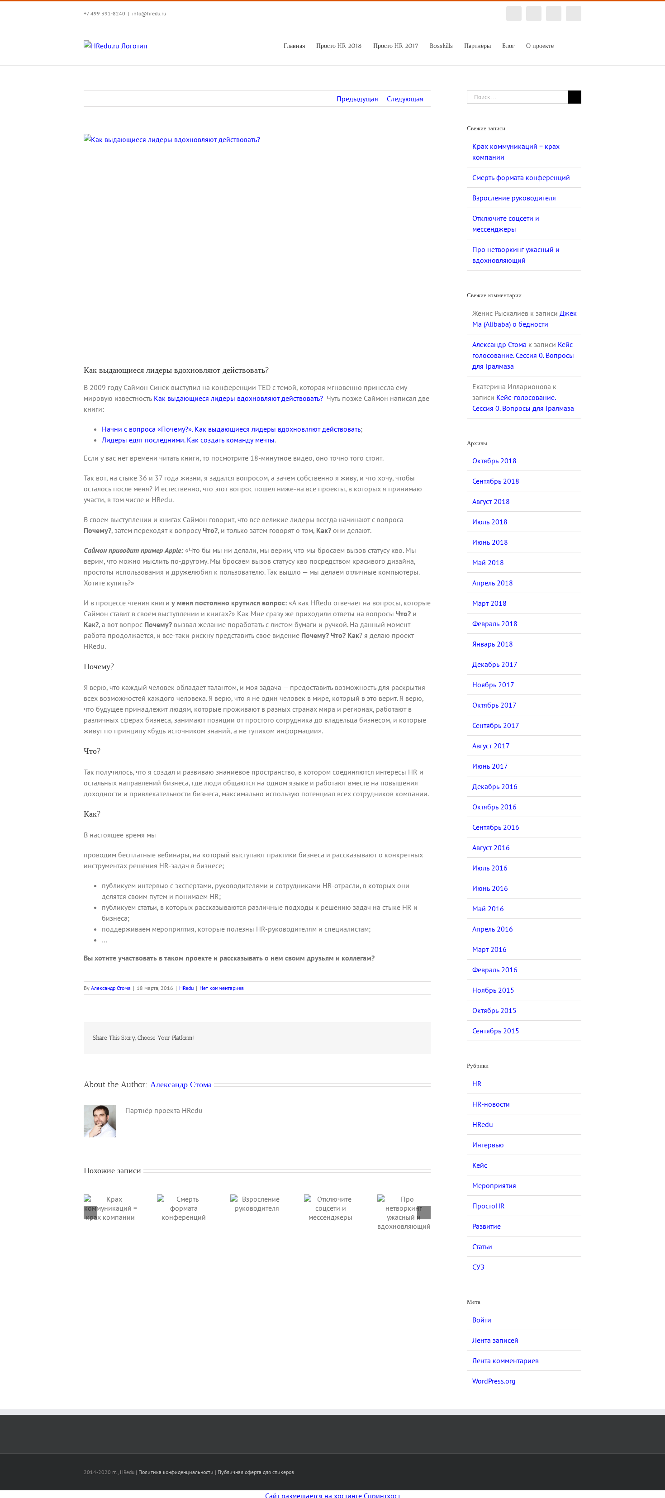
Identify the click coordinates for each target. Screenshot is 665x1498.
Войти (481, 1319)
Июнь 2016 (490, 888)
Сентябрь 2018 (495, 480)
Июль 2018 (490, 521)
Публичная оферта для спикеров (256, 1472)
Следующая (405, 98)
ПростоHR (488, 1205)
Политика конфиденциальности (176, 1472)
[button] (567, 45)
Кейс (479, 1165)
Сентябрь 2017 (495, 725)
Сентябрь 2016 (495, 827)
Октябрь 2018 (494, 460)
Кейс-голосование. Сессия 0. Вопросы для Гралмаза (523, 355)
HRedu (186, 987)
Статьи (482, 1246)
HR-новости (491, 1103)
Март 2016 (489, 949)
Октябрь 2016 (494, 806)
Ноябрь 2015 (493, 989)
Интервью (488, 1144)
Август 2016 (491, 847)
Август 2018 (491, 501)
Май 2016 (488, 908)
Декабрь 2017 (495, 664)
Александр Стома (111, 987)
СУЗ (478, 1266)
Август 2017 (491, 745)
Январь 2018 (492, 643)
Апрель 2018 (492, 582)
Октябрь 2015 (494, 1010)
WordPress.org (494, 1380)
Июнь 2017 (490, 765)
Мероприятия (494, 1185)
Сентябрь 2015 (495, 1030)
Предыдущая (357, 98)
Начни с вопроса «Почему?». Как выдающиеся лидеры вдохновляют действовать (231, 428)
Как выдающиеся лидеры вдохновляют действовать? (238, 398)
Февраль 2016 (495, 969)
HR (477, 1083)
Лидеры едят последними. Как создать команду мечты (188, 439)
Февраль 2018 (495, 623)
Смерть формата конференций (521, 177)
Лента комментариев (505, 1360)
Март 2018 (489, 603)
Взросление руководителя (514, 197)
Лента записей (495, 1340)
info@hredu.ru (149, 13)
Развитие (486, 1226)
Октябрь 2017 (494, 704)
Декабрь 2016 (495, 786)
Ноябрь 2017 (493, 684)
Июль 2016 (490, 867)
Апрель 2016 (492, 928)
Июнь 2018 (490, 542)
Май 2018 (488, 562)
